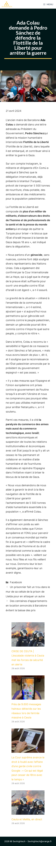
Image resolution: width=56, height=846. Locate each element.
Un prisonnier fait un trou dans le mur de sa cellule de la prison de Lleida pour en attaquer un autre (28, 592)
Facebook (16, 582)
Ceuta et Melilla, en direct (26, 819)
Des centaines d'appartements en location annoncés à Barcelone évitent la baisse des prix (26, 605)
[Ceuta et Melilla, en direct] (28, 812)
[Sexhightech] (6, 4)
